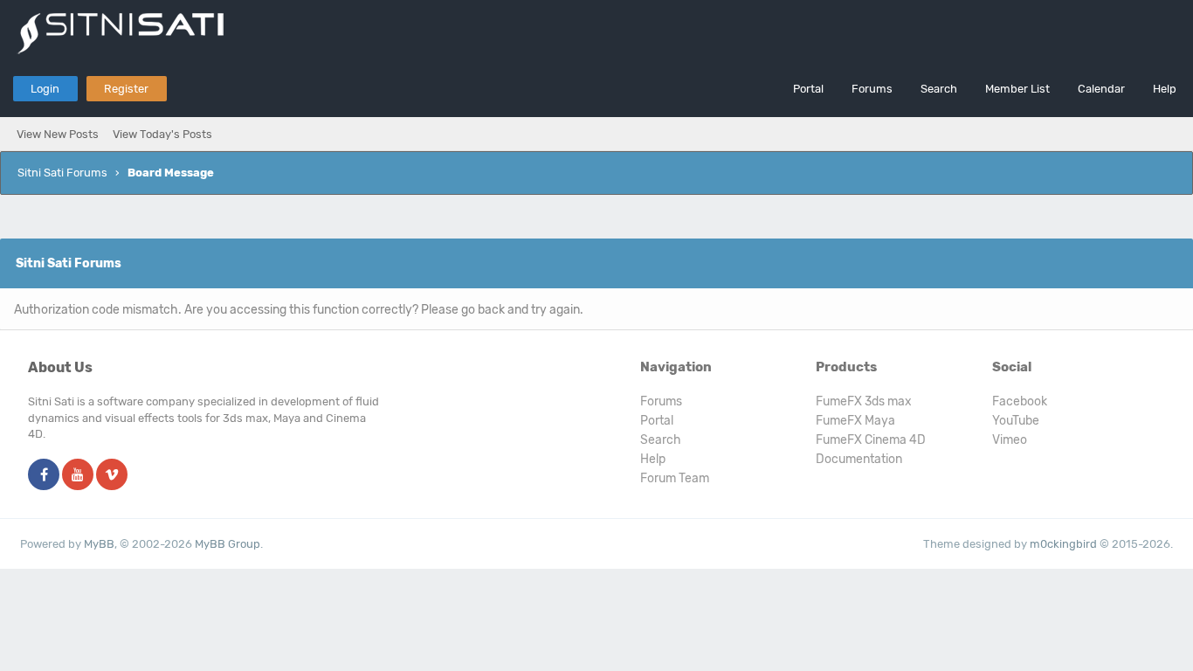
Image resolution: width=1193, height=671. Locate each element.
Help (1164, 88)
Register (126, 88)
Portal (808, 88)
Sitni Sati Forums (62, 172)
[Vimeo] (112, 475)
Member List (1017, 88)
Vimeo (1009, 439)
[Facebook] (43, 475)
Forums (872, 88)
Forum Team (674, 478)
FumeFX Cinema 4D (871, 439)
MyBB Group (227, 543)
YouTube (1015, 420)
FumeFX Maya (855, 420)
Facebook (1019, 401)
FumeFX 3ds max (864, 401)
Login (45, 88)
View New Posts (58, 134)
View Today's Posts (162, 134)
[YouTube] (77, 475)
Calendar (1101, 88)
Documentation (859, 459)
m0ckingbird (1063, 543)
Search (939, 88)
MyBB (99, 543)
